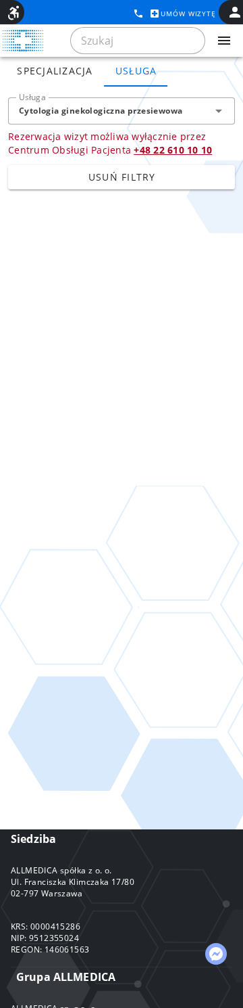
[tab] (54, 70)
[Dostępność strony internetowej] (13, 13)
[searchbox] (137, 40)
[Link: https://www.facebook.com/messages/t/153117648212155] (216, 954)
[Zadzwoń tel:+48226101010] (138, 13)
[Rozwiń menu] (224, 40)
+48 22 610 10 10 (173, 149)
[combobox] (121, 110)
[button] (219, 111)
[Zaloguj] (235, 12)
